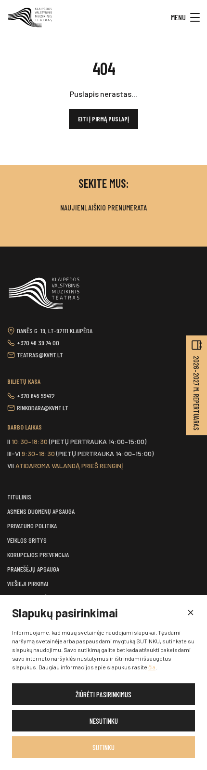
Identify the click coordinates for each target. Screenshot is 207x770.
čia (151, 667)
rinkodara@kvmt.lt (42, 408)
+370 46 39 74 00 (38, 343)
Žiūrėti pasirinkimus (103, 694)
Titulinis (19, 497)
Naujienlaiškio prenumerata (103, 207)
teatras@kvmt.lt (40, 355)
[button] (190, 613)
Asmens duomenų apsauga (41, 511)
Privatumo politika (32, 526)
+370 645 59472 (36, 396)
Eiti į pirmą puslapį (103, 119)
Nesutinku (104, 721)
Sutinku (103, 747)
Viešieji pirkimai (27, 583)
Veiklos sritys (27, 540)
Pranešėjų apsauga (33, 569)
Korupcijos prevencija (38, 554)
